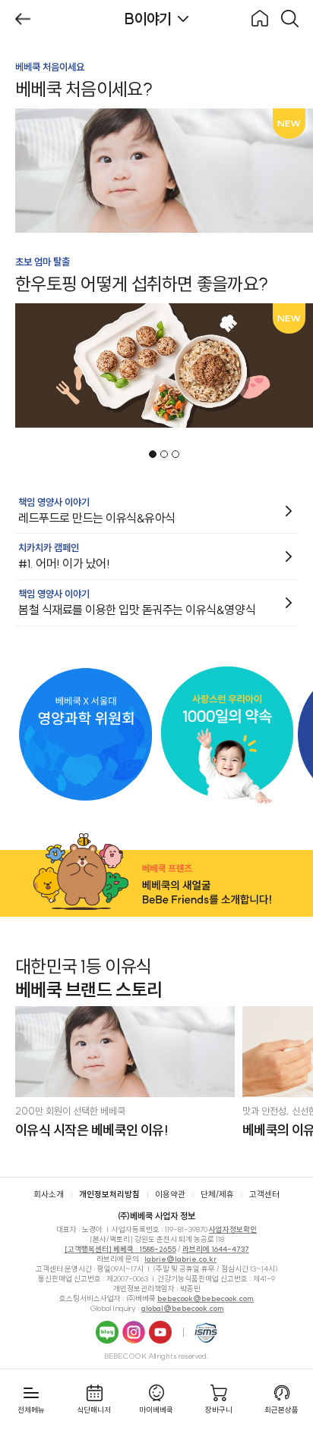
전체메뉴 (31, 1410)
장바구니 (218, 1410)
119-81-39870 (186, 1229)
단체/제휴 (217, 1194)
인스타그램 (133, 1332)
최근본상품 (281, 1410)
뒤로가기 (23, 19)
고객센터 (264, 1194)
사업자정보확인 (233, 1229)
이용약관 (170, 1194)
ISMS (205, 1332)
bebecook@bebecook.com (205, 1298)
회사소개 (48, 1194)
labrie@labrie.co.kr (180, 1259)
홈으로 (260, 19)
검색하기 (290, 19)
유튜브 (160, 1332)
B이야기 (148, 18)
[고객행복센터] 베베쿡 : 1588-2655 (120, 1249)
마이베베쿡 (156, 1410)
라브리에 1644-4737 (215, 1249)
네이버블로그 (107, 1332)
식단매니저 (94, 1410)
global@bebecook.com (182, 1308)
